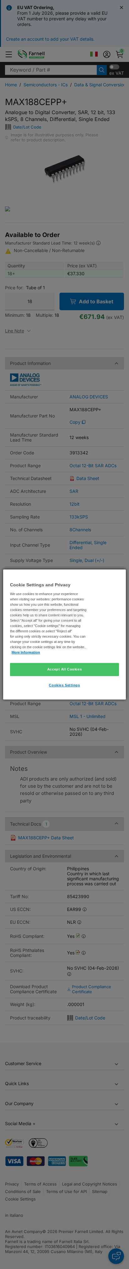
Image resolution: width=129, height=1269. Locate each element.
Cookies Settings (64, 685)
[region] (64, 634)
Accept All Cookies (64, 669)
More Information (26, 652)
